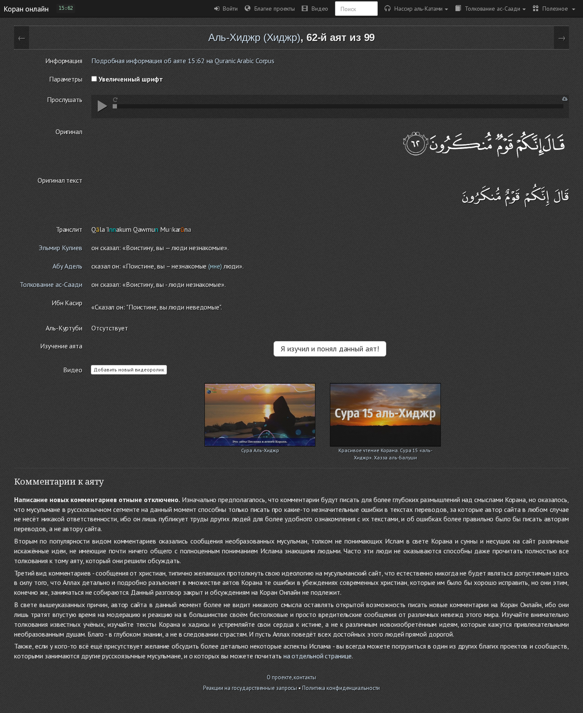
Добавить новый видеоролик (128, 369)
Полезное (554, 8)
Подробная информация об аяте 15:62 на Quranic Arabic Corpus (182, 60)
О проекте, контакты (291, 677)
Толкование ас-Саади (490, 8)
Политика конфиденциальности (341, 688)
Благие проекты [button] (273, 8)
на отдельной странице (317, 656)
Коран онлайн (26, 8)
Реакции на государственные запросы (250, 688)
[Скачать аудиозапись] (565, 98)
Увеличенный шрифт (130, 79)
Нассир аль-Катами (417, 8)
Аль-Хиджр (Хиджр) (254, 37)
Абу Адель (67, 266)
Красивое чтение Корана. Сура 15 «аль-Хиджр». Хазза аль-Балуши (385, 451)
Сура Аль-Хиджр (260, 450)
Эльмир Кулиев (60, 247)
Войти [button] (228, 8)
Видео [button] (318, 8)
